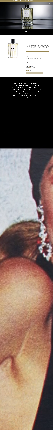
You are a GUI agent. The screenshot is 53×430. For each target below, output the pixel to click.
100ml (28, 70)
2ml (31, 70)
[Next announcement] (51, 0)
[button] (1, 3)
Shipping (30, 67)
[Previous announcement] (1, 0)
